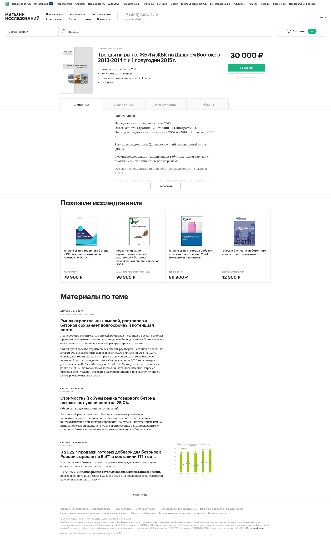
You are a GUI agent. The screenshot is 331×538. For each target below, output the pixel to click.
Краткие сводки (101, 14)
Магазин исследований (22, 17)
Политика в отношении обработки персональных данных (94, 513)
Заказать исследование (74, 509)
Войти (322, 17)
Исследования (54, 14)
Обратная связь (101, 509)
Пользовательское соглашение (178, 509)
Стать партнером (146, 509)
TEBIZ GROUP (175, 272)
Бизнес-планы (54, 19)
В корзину (246, 67)
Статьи (87, 19)
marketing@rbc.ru (135, 19)
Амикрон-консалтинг (110, 48)
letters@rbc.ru (257, 527)
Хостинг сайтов (216, 513)
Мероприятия (77, 14)
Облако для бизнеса (143, 513)
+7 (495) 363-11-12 (141, 15)
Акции (72, 19)
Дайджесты (103, 19)
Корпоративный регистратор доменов (181, 513)
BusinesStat (67, 446)
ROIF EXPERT (70, 272)
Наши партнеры (123, 509)
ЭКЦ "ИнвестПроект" (233, 272)
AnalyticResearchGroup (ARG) (133, 272)
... (321, 3)
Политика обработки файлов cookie (221, 509)
